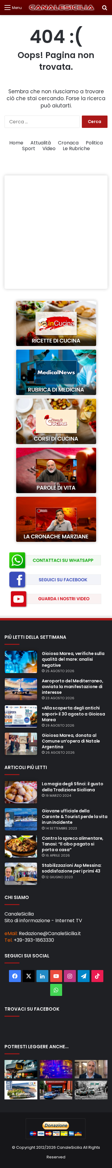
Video (49, 148)
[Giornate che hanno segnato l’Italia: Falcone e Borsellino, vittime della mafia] (91, 1090)
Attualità (40, 143)
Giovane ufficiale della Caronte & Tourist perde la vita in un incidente (74, 816)
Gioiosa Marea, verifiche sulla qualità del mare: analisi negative (73, 659)
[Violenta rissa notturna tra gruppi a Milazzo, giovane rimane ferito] (56, 1069)
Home (16, 143)
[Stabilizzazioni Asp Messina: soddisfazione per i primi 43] (20, 873)
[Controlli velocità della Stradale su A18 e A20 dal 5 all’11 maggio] (20, 1069)
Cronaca (68, 143)
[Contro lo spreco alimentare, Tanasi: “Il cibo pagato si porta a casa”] (20, 846)
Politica (94, 143)
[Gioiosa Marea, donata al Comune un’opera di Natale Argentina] (20, 743)
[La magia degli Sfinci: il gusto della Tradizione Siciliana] (20, 792)
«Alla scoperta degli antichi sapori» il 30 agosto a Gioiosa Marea (73, 713)
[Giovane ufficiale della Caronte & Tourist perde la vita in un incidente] (20, 819)
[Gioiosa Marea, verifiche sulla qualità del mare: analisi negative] (20, 661)
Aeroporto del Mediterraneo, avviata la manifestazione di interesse (72, 686)
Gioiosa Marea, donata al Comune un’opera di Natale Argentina (71, 741)
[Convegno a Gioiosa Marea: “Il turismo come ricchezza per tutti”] (20, 1090)
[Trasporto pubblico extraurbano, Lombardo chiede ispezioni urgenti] (91, 1069)
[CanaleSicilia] (61, 7)
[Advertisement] (56, 232)
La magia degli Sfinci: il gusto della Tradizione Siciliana (72, 787)
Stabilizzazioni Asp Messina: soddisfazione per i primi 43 (72, 868)
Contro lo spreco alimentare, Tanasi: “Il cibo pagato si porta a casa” (72, 844)
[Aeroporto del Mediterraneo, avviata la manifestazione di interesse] (20, 689)
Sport (28, 148)
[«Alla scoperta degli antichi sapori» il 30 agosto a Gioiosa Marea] (20, 716)
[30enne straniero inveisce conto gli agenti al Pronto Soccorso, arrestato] (56, 1090)
